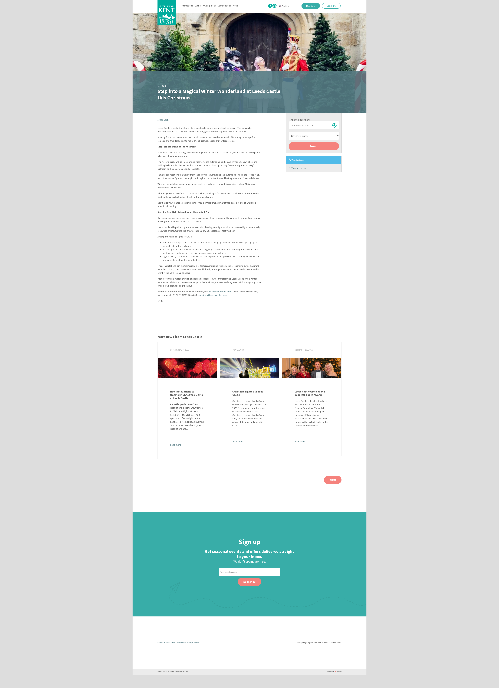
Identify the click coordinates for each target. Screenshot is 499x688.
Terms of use (170, 643)
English (285, 6)
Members (310, 5)
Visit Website (297, 159)
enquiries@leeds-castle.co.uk (212, 295)
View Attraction (299, 168)
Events (198, 5)
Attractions (187, 5)
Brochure (331, 5)
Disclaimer (161, 643)
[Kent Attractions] (166, 12)
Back (162, 86)
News (235, 5)
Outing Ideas (209, 5)
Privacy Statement (193, 643)
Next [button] (333, 480)
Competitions (224, 5)
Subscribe (249, 582)
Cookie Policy (181, 643)
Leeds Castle (163, 119)
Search (314, 146)
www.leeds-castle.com (220, 291)
